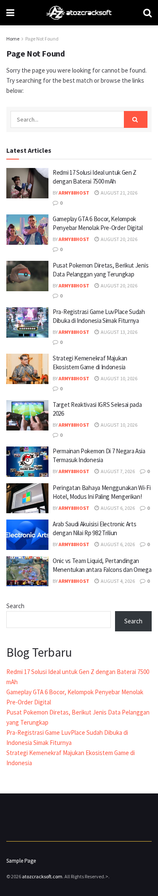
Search (15, 606)
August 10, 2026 (118, 378)
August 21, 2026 (118, 192)
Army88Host (74, 192)
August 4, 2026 (117, 581)
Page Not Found (42, 38)
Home (12, 38)
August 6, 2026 (117, 508)
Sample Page (21, 860)
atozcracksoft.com (42, 876)
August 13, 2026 (118, 332)
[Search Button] (135, 119)
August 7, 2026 (117, 471)
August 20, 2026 (118, 239)
